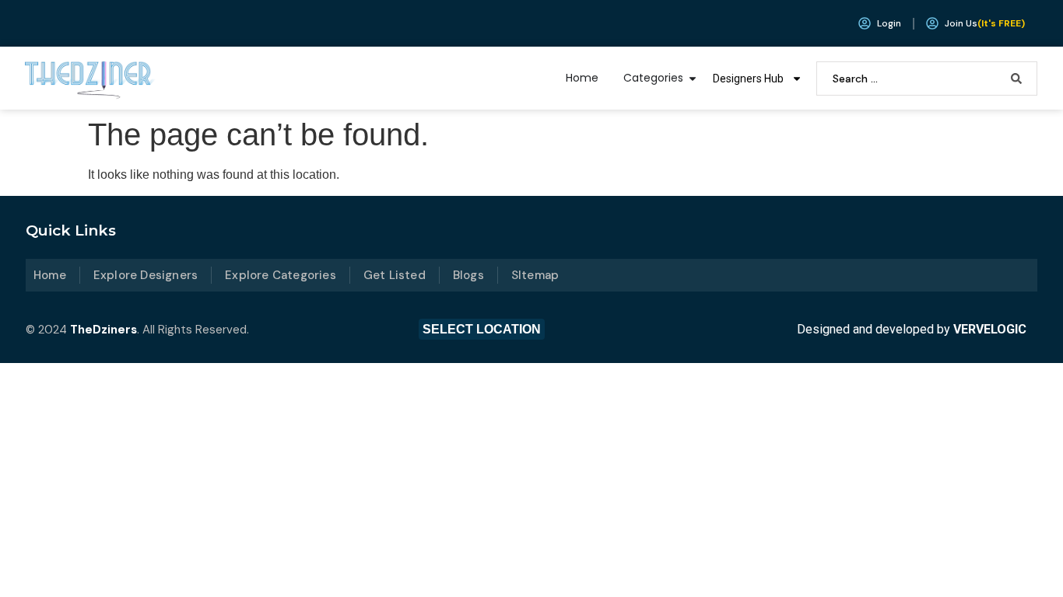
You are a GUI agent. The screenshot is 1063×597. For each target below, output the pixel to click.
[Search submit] (1016, 78)
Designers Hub (748, 78)
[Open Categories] (692, 78)
